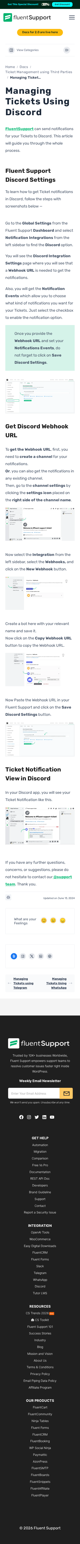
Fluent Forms (40, 1259)
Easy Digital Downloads (40, 1246)
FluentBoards (40, 1475)
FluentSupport (19, 128)
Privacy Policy (40, 1374)
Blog (40, 1347)
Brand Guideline (40, 1192)
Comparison (40, 1158)
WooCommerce (40, 1239)
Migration (40, 1151)
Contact (40, 1205)
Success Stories (40, 1333)
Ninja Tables (40, 1421)
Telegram (40, 1273)
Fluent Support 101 (40, 1326)
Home (10, 67)
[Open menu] (72, 17)
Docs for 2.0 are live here (40, 32)
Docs (24, 67)
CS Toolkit (42, 1320)
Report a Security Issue (40, 1212)
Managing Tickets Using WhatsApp (56, 983)
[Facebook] (23, 956)
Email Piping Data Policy (40, 1380)
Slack (40, 1266)
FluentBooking (40, 1441)
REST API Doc (40, 1178)
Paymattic (40, 1454)
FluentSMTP (40, 1468)
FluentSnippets (40, 1481)
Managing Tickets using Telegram (23, 983)
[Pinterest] (50, 956)
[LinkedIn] (41, 956)
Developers (40, 1185)
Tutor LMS (40, 1293)
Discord (40, 1286)
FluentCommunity (40, 1414)
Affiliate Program (40, 1387)
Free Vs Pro (40, 1165)
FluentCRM (40, 1252)
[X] (32, 956)
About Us (40, 1360)
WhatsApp (40, 1279)
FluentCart (40, 1407)
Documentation (40, 1172)
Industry (40, 1340)
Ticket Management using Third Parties (38, 72)
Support (40, 1199)
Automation (40, 1145)
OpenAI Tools (40, 1232)
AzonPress (40, 1461)
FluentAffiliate (40, 1488)
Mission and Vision (40, 1353)
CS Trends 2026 (40, 1313)
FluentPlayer (40, 1495)
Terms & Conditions (40, 1367)
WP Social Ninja (40, 1448)
